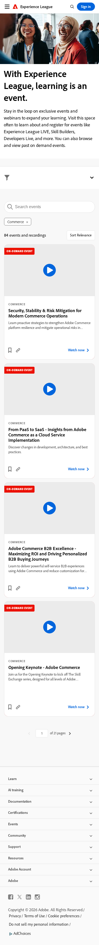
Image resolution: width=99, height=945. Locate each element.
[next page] (70, 733)
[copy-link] (18, 350)
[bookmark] (10, 350)
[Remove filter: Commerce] (27, 222)
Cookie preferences (63, 915)
